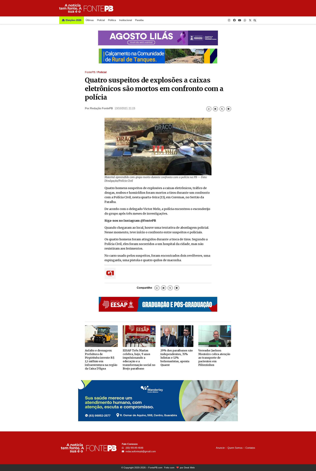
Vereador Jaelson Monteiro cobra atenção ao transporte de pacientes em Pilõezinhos (214, 358)
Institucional (125, 20)
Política (112, 20)
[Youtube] (239, 20)
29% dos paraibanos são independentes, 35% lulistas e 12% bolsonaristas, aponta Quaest (176, 358)
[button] (255, 20)
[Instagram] (229, 20)
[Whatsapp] (245, 20)
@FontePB (148, 220)
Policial (101, 20)
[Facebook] (234, 20)
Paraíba (139, 20)
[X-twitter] (250, 20)
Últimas (90, 20)
